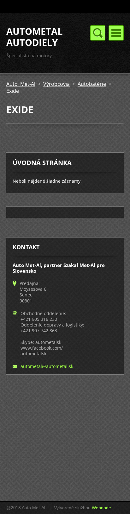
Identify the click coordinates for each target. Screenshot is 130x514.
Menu (116, 33)
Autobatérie (92, 83)
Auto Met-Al (20, 83)
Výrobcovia (56, 83)
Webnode (101, 507)
